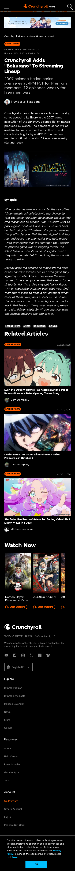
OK (36, 864)
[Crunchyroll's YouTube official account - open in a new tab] (6, 655)
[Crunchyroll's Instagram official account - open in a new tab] (23, 655)
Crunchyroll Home (14, 36)
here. (15, 857)
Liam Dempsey (20, 400)
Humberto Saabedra (25, 102)
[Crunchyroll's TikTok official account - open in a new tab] (40, 655)
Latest (50, 36)
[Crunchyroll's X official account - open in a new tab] (31, 655)
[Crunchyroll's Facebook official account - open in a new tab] (14, 655)
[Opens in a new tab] (37, 22)
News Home (36, 36)
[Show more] (6, 7)
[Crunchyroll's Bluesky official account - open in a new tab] (48, 655)
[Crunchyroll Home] (23, 629)
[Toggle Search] (70, 7)
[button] (18, 667)
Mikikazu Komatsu (22, 529)
